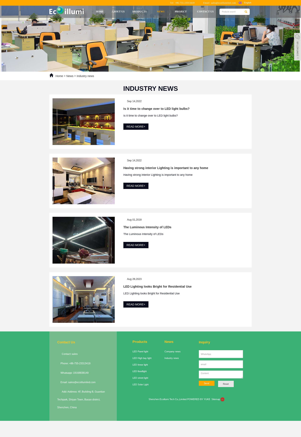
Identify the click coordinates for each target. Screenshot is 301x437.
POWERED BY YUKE (199, 399)
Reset (226, 384)
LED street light (140, 378)
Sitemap (215, 399)
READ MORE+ (136, 126)
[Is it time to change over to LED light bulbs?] (84, 121)
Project (181, 11)
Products (139, 11)
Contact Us (205, 11)
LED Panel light (140, 351)
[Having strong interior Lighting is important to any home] (84, 180)
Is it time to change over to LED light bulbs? (156, 108)
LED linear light (140, 364)
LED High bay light (141, 358)
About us (118, 11)
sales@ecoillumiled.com (223, 3)
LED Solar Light (140, 384)
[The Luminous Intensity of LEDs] (84, 240)
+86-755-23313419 (184, 3)
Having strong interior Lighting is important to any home (165, 168)
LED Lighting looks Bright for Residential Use (157, 286)
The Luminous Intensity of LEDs (147, 227)
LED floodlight (139, 371)
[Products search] (246, 12)
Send (206, 383)
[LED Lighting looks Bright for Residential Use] (84, 299)
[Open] (297, 47)
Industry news (85, 76)
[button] (148, 11)
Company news (172, 351)
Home (100, 11)
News (161, 11)
